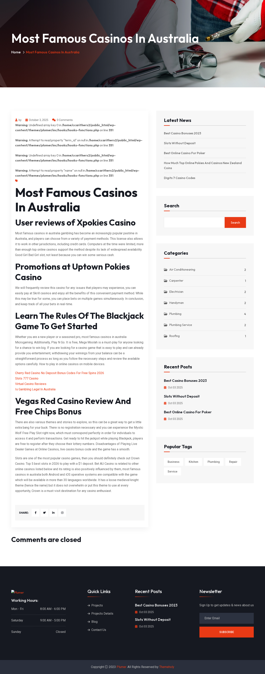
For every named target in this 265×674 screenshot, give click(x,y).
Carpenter (176, 280)
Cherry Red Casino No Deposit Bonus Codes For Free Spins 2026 (59, 373)
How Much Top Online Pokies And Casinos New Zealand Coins (203, 165)
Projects (97, 605)
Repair (233, 461)
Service (172, 471)
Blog (94, 622)
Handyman (176, 303)
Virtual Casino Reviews (30, 384)
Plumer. (122, 667)
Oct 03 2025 (175, 387)
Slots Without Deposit (180, 143)
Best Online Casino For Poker (184, 153)
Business (173, 461)
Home (16, 52)
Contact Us (98, 630)
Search (171, 205)
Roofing (174, 336)
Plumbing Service (180, 325)
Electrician (176, 292)
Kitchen (193, 461)
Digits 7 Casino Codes (179, 178)
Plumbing (175, 314)
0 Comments (65, 120)
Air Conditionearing (182, 269)
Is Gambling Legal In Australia (35, 389)
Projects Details (102, 613)
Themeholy (166, 667)
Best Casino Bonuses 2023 (182, 133)
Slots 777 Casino (26, 378)
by (20, 120)
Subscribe (226, 632)
